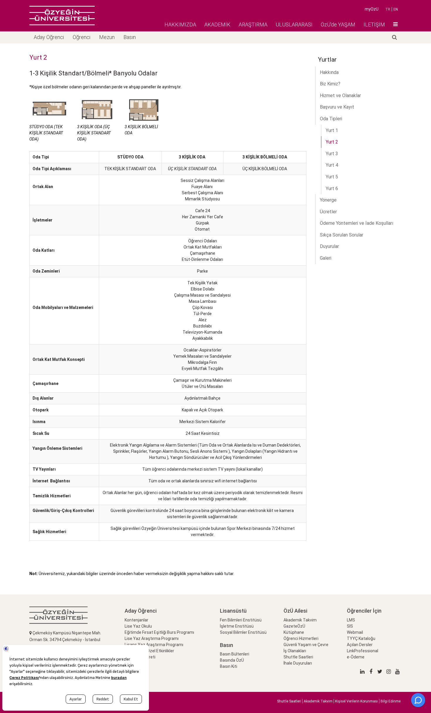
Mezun (107, 37)
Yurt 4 (332, 165)
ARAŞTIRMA (253, 24)
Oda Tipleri (331, 118)
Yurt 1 (332, 130)
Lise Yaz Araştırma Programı (152, 638)
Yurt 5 (332, 177)
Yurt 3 (332, 153)
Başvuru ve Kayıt (337, 107)
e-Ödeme (355, 657)
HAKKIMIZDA (180, 24)
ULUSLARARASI (294, 24)
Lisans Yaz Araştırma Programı (154, 644)
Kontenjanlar (136, 620)
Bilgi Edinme (391, 701)
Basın (129, 37)
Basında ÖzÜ (232, 660)
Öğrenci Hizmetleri (301, 638)
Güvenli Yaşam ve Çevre (306, 644)
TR (387, 9)
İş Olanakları (295, 650)
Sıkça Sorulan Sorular (341, 235)
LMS (351, 620)
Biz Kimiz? (330, 84)
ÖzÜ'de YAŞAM (338, 24)
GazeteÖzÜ (294, 626)
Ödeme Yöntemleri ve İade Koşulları (356, 223)
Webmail (355, 632)
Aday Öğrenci (49, 37)
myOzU (372, 9)
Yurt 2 (332, 142)
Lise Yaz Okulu (138, 626)
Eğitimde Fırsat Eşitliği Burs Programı (159, 632)
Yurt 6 (332, 188)
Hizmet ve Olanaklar (340, 95)
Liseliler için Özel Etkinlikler (149, 650)
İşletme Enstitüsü (237, 626)
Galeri (325, 258)
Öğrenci (81, 37)
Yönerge (328, 200)
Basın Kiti (228, 666)
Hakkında (329, 72)
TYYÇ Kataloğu (361, 638)
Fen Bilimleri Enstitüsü (241, 620)
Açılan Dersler (360, 644)
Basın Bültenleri (234, 654)
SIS (350, 626)
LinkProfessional (362, 650)
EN (395, 9)
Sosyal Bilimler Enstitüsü (243, 632)
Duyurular (329, 246)
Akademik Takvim (300, 620)
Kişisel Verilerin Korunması (356, 701)
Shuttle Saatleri (298, 657)
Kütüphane (294, 632)
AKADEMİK (217, 24)
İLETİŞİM (374, 24)
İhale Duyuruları (298, 663)
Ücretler (328, 211)
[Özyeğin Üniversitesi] (62, 15)
